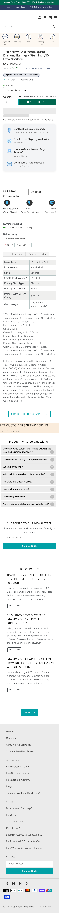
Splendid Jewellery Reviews (21, 751)
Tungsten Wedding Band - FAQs (23, 793)
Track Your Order (14, 821)
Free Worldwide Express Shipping (24, 848)
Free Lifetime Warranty (18, 779)
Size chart (10, 85)
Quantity (7, 96)
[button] (29, 111)
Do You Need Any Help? (19, 808)
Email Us (11, 815)
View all (29, 712)
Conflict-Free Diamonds (18, 744)
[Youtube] (27, 883)
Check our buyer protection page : (19, 227)
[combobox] (29, 26)
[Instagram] (20, 883)
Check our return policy (15, 238)
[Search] (53, 26)
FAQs (9, 786)
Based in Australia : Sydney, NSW (24, 834)
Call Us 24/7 (13, 828)
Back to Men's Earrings (30, 414)
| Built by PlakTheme (42, 906)
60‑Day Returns (49, 96)
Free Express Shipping (18, 766)
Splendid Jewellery (23, 906)
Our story (11, 738)
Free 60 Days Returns (17, 773)
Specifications (14, 254)
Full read (14, 606)
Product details (37, 254)
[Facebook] (7, 883)
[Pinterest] (13, 883)
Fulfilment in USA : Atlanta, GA (23, 841)
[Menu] (55, 18)
